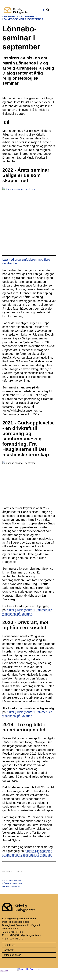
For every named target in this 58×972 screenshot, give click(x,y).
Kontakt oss (9, 945)
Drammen (8, 16)
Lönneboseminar (12, 883)
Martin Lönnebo (11, 886)
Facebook (8, 950)
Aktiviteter (27, 16)
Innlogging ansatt (12, 955)
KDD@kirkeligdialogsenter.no (25, 935)
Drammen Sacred (12, 880)
